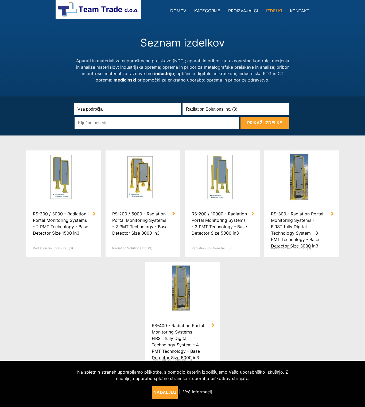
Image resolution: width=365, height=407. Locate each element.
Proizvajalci (243, 10)
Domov (178, 10)
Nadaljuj (164, 392)
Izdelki (274, 10)
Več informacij (197, 391)
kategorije (207, 10)
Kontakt (299, 10)
